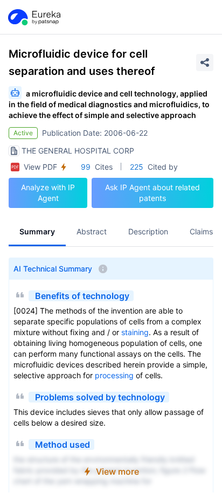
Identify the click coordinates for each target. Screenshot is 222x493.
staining (135, 332)
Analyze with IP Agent (48, 193)
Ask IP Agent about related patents (152, 193)
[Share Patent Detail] (204, 62)
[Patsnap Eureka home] (33, 17)
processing (114, 375)
